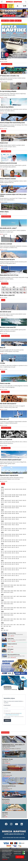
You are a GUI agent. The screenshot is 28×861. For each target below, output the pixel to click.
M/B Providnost (10, 649)
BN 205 (9, 534)
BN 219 (2, 528)
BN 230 (6, 523)
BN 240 (13, 517)
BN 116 (2, 575)
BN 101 (13, 581)
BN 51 (2, 607)
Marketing (8, 837)
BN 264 (13, 506)
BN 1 (7, 630)
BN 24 (12, 619)
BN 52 (12, 603)
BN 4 (10, 626)
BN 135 (2, 568)
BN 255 (2, 511)
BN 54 (5, 603)
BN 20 (24, 619)
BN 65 (8, 598)
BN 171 (2, 551)
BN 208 (17, 530)
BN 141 (24, 562)
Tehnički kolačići (17, 851)
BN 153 (24, 557)
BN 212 (2, 530)
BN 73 (8, 596)
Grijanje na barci (4, 143)
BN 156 (13, 557)
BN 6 (5, 626)
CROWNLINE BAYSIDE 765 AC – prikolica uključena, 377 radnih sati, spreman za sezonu (13, 745)
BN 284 (2, 496)
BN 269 (13, 502)
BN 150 (9, 558)
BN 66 (5, 598)
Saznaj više (4, 859)
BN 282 (9, 496)
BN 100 (17, 581)
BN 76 (12, 592)
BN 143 (17, 562)
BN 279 (2, 500)
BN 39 (2, 613)
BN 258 (9, 507)
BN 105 (24, 579)
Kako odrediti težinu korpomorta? (8, 403)
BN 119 (17, 573)
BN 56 (24, 602)
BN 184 (17, 541)
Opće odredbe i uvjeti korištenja (19, 837)
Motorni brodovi (5, 336)
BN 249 (24, 511)
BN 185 (13, 541)
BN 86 (5, 590)
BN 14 (5, 624)
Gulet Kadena (5, 812)
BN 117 (24, 573)
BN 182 (6, 545)
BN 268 (17, 502)
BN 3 (2, 630)
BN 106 (20, 579)
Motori (3, 300)
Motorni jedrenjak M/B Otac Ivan (14, 654)
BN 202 (20, 534)
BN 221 (13, 524)
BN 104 (2, 581)
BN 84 (12, 590)
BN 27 (2, 619)
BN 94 (18, 585)
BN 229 (9, 523)
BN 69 (21, 596)
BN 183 (2, 545)
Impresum (4, 837)
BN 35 (15, 613)
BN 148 (17, 558)
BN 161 (13, 553)
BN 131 (17, 568)
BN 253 (9, 511)
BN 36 (12, 613)
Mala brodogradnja (6, 216)
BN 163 (6, 553)
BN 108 (13, 579)
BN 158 (6, 557)
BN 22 (18, 619)
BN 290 (6, 495)
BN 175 (6, 547)
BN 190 (20, 540)
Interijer (4, 131)
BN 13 (8, 624)
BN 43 (2, 609)
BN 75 (2, 596)
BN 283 (6, 496)
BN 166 (20, 551)
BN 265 (9, 506)
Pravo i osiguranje (6, 448)
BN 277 (9, 500)
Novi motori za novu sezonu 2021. (8, 327)
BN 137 (13, 564)
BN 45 (21, 607)
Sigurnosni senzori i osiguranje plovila (9, 475)
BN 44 (24, 607)
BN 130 (20, 568)
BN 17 (8, 620)
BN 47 (15, 607)
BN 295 (17, 489)
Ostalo (3, 372)
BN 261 (24, 506)
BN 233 (1, 61)
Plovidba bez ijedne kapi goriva (7, 259)
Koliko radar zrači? (4, 419)
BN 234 (9, 519)
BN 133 (9, 568)
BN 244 (17, 513)
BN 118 (20, 573)
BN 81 (21, 590)
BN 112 (17, 575)
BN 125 (13, 569)
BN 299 (2, 489)
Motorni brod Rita (6, 799)
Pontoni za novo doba (5, 383)
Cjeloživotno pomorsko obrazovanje (8, 163)
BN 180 (13, 545)
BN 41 (8, 609)
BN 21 (21, 619)
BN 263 (17, 506)
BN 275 (17, 500)
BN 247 (6, 513)
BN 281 (13, 496)
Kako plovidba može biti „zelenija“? (8, 228)
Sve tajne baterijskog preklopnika (8, 91)
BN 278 (6, 500)
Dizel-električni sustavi (5, 312)
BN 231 (2, 523)
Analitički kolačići (17, 853)
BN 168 (13, 551)
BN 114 (9, 575)
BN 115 (6, 575)
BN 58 (18, 602)
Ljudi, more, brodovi (6, 151)
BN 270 (9, 502)
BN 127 (6, 569)
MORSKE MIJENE (5, 283)
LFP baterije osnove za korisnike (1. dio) (9, 76)
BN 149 (13, 558)
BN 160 (17, 553)
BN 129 (24, 568)
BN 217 (9, 528)
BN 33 (21, 613)
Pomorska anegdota (6, 428)
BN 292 (2, 490)
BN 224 (2, 524)
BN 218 (6, 528)
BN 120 (13, 573)
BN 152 (2, 558)
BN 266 (6, 506)
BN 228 (13, 523)
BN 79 (2, 592)
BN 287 (17, 495)
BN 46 (18, 607)
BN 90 (5, 586)
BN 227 (17, 523)
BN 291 (2, 495)
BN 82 (18, 590)
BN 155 (17, 557)
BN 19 (2, 620)
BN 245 (13, 513)
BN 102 (9, 581)
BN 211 (6, 530)
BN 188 (2, 541)
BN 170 (6, 551)
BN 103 (6, 581)
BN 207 (2, 534)
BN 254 (6, 511)
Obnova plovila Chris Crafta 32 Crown (9, 275)
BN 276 (13, 500)
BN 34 (18, 613)
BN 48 (12, 607)
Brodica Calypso (11, 638)
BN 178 (20, 545)
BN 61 (8, 602)
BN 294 (20, 489)
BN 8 (24, 624)
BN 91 (2, 586)
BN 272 (2, 502)
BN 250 (20, 511)
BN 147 (2, 562)
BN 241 (9, 517)
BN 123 (2, 573)
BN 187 (6, 541)
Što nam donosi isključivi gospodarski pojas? (10, 460)
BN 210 (9, 530)
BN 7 (2, 626)
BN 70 (18, 596)
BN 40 (12, 609)
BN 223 (6, 524)
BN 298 (6, 489)
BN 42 (5, 609)
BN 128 (2, 569)
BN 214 (20, 528)
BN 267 (2, 506)
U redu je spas (3, 59)
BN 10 (18, 624)
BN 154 (20, 557)
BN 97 (8, 585)
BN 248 (2, 513)
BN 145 (9, 562)
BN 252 (13, 511)
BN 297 (9, 489)
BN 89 (8, 586)
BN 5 (7, 626)
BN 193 (9, 540)
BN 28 (12, 615)
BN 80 (24, 590)
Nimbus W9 (2, 347)
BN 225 (24, 523)
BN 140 (2, 564)
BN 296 (13, 489)
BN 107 (17, 579)
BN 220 (17, 524)
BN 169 (9, 551)
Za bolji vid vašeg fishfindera (7, 107)
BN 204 (13, 534)
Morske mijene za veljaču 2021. (7, 295)
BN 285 (24, 495)
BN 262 (20, 506)
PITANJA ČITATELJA (5, 392)
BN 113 (13, 575)
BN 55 (2, 603)
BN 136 (17, 564)
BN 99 (2, 585)
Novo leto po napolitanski (6, 439)
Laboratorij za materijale (6, 244)
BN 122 (6, 573)
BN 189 (24, 540)
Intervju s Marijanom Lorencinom (8, 179)
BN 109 (9, 579)
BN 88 (12, 586)
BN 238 (20, 517)
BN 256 (17, 507)
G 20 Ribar (2, 363)
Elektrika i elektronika (7, 64)
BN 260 (2, 507)
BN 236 (2, 519)
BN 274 (20, 500)
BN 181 (9, 545)
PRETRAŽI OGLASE (10, 6)
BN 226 (20, 523)
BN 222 (9, 524)
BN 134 (6, 568)
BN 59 (15, 602)
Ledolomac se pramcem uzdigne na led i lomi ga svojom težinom (13, 195)
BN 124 (17, 569)
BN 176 (2, 547)
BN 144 (13, 562)
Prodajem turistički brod (12, 643)
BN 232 (17, 519)
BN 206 (6, 534)
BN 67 (2, 598)
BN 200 (2, 536)
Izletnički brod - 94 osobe (7, 759)
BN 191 (17, 540)
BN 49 (8, 607)
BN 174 (9, 547)
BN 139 (6, 564)
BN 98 (5, 585)
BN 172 (17, 547)
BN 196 (17, 536)
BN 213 (24, 528)
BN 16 (12, 620)
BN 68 (24, 596)
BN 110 (6, 579)
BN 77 (8, 592)
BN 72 (12, 596)
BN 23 (15, 619)
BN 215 (17, 528)
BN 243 (2, 517)
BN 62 (5, 602)
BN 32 (24, 613)
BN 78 (5, 592)
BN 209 (13, 530)
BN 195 (2, 540)
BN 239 (17, 517)
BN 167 (17, 551)
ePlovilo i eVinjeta (4, 212)
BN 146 (6, 562)
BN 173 (13, 547)
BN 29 (8, 615)
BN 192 (13, 540)
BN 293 (24, 489)
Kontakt (12, 837)
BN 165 (24, 551)
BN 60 (12, 602)
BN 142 (20, 562)
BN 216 (13, 528)
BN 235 (6, 519)
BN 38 (5, 613)
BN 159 (2, 557)
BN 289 (9, 495)
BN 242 (6, 517)
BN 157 (9, 557)
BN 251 (17, 511)
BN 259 (6, 507)
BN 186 (9, 541)
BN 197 (13, 536)
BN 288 (13, 495)
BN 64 (12, 598)
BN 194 (6, 540)
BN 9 (21, 624)
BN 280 (17, 496)
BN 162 (9, 553)
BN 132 (13, 568)
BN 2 (5, 630)
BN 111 (2, 579)
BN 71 (15, 596)
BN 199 (6, 536)
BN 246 (9, 513)
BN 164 (2, 553)
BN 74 (5, 596)
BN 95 (15, 585)
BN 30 (5, 615)
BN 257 (13, 507)
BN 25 (8, 619)
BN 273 (24, 500)
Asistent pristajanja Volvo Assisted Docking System (12, 122)
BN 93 (21, 585)
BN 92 (24, 585)
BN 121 (9, 573)
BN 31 (2, 615)
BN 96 (12, 585)
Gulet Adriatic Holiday (12, 633)
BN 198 (9, 536)
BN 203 (17, 534)
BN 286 (20, 495)
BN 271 (6, 502)
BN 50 (5, 607)
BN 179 (17, 545)
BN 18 (5, 620)
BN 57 (21, 602)
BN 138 (9, 564)
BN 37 (8, 613)
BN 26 (5, 619)
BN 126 (9, 569)
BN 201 (24, 534)
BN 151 (6, 558)
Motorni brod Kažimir (6, 772)
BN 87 (2, 590)
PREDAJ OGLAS (3, 6)
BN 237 (24, 517)
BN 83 (15, 590)
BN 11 (15, 624)
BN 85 (8, 590)
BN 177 (24, 545)
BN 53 (8, 603)
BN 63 (2, 602)
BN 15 (2, 624)
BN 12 (12, 624)
